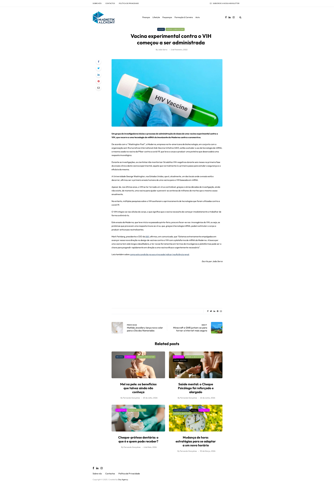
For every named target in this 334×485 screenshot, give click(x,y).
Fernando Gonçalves (131, 398)
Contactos (110, 3)
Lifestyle (156, 17)
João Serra (162, 49)
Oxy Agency (123, 479)
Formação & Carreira (184, 17)
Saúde (161, 29)
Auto (197, 17)
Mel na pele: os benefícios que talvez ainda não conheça (138, 388)
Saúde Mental (180, 360)
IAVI (147, 236)
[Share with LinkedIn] (98, 74)
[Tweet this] (98, 68)
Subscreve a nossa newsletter (226, 3)
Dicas (194, 410)
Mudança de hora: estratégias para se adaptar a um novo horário (196, 441)
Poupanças (167, 17)
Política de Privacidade (129, 3)
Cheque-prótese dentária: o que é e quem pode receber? (138, 439)
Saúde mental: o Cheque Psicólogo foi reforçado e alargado (196, 388)
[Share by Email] (98, 87)
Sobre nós (97, 3)
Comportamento (181, 410)
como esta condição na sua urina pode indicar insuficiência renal (159, 254)
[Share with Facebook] (98, 61)
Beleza (120, 357)
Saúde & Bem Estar (175, 29)
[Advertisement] (167, 284)
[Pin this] (98, 81)
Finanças (146, 17)
